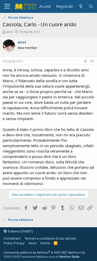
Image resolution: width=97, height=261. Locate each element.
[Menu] (7, 6)
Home (45, 243)
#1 (92, 61)
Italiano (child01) (20, 231)
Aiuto (32, 243)
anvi (9, 31)
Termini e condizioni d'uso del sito (50, 238)
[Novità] (81, 6)
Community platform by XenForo (45, 252)
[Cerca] (91, 6)
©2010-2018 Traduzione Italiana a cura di (41, 256)
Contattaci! (12, 238)
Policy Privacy (14, 243)
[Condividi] (85, 61)
